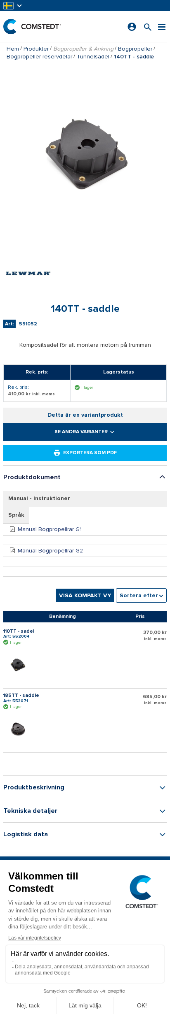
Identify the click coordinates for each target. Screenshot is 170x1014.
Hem (13, 48)
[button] (13, 5)
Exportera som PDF (90, 453)
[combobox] (141, 595)
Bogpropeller (135, 48)
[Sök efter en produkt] (148, 26)
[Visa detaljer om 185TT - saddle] (19, 728)
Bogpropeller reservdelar (39, 56)
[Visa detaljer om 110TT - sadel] (19, 664)
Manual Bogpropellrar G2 (50, 550)
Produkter (36, 48)
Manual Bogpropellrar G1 (50, 529)
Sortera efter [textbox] (139, 595)
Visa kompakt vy (85, 595)
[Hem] (32, 26)
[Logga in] (132, 27)
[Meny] (162, 26)
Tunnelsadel (93, 56)
